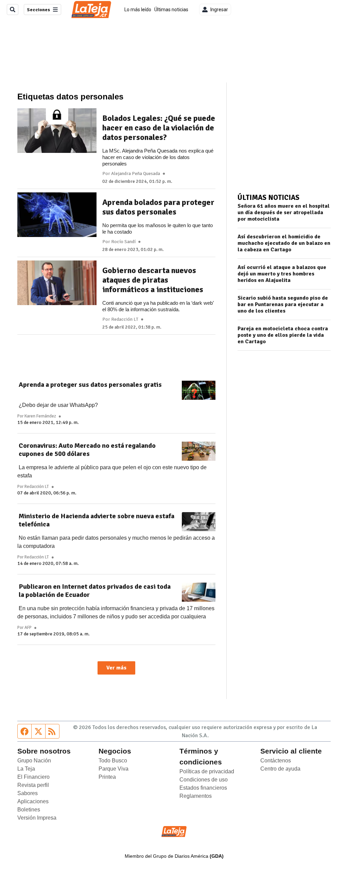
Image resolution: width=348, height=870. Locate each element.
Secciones (38, 10)
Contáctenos (275, 760)
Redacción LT (124, 319)
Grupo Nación (34, 760)
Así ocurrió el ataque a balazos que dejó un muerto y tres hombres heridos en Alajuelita (282, 274)
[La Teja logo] (91, 9)
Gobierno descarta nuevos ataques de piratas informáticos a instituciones (152, 280)
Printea (107, 777)
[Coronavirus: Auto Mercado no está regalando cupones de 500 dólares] (198, 451)
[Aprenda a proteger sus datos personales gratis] (198, 390)
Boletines (28, 809)
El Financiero (33, 777)
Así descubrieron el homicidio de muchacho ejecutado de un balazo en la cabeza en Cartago (284, 243)
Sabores (27, 793)
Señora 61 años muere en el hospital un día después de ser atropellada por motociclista (284, 212)
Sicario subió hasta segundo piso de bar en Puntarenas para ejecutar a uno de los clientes (283, 304)
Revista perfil (33, 785)
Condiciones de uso (203, 779)
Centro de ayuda (280, 769)
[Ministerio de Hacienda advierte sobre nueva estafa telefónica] (198, 521)
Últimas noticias (171, 9)
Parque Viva (113, 769)
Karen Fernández (40, 416)
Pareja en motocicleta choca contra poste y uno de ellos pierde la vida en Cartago (283, 335)
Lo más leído (137, 9)
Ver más (116, 667)
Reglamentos (195, 796)
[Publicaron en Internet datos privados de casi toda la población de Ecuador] (198, 592)
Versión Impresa (36, 818)
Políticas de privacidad (206, 771)
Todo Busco (113, 760)
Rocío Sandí (123, 241)
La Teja (26, 769)
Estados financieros (203, 788)
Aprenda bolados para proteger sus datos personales (158, 207)
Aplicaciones (33, 801)
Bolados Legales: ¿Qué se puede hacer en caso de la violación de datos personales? (158, 127)
